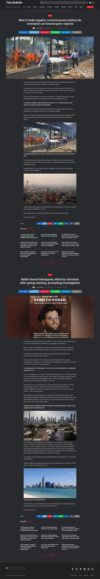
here (36, 217)
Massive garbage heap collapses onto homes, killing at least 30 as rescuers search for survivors (70, 254)
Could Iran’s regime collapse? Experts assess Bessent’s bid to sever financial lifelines (50, 244)
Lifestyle (63, 7)
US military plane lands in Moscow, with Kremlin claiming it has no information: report (70, 236)
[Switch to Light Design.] (87, 3)
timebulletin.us (40, 28)
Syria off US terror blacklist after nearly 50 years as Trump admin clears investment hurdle (70, 244)
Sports (70, 7)
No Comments (59, 28)
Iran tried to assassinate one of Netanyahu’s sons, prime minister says (49, 253)
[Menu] (93, 2)
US (24, 7)
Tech (75, 7)
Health (57, 7)
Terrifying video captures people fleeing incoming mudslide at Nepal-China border (29, 236)
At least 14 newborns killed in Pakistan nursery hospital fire (49, 235)
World (29, 7)
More (81, 7)
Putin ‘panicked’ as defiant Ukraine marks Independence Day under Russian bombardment (28, 254)
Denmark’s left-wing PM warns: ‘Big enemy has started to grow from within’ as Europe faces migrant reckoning (29, 245)
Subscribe (90, 7)
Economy (49, 7)
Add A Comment (50, 262)
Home (31, 11)
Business (42, 7)
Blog (50, 15)
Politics (35, 7)
